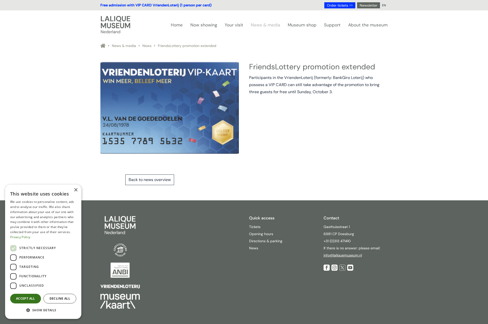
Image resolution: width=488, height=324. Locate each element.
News (146, 45)
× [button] (76, 190)
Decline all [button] (60, 298)
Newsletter (368, 5)
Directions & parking (265, 241)
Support (332, 25)
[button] (43, 310)
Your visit (234, 25)
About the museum (368, 25)
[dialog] (43, 252)
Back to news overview (150, 179)
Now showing (203, 25)
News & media (265, 25)
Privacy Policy (20, 237)
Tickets (255, 226)
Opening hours (261, 234)
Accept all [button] (25, 298)
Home (177, 25)
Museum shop (302, 25)
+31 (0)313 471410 (338, 241)
